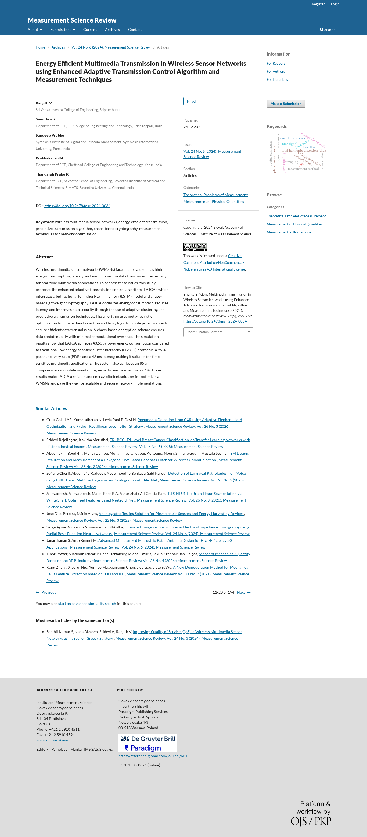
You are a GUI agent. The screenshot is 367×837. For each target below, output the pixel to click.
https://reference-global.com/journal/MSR (153, 756)
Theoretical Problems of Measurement (216, 194)
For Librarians (277, 79)
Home (40, 47)
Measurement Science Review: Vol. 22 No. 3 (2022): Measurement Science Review (114, 520)
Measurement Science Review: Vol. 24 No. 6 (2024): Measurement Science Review (182, 533)
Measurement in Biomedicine (289, 232)
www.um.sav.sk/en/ (52, 740)
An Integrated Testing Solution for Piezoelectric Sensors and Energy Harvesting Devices (171, 513)
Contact (135, 29)
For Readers (276, 63)
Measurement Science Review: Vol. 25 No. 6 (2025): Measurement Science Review (155, 446)
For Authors (276, 71)
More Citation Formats (204, 332)
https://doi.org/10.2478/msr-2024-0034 (77, 205)
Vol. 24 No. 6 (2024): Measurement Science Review (111, 47)
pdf (194, 101)
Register (318, 4)
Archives (112, 29)
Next (241, 592)
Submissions (61, 29)
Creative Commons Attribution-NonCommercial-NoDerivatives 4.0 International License (214, 262)
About (33, 29)
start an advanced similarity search (87, 603)
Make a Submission (286, 103)
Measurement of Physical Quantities (214, 201)
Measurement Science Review (72, 20)
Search (329, 29)
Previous (48, 592)
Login (335, 4)
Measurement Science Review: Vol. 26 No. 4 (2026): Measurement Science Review (159, 560)
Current (90, 29)
